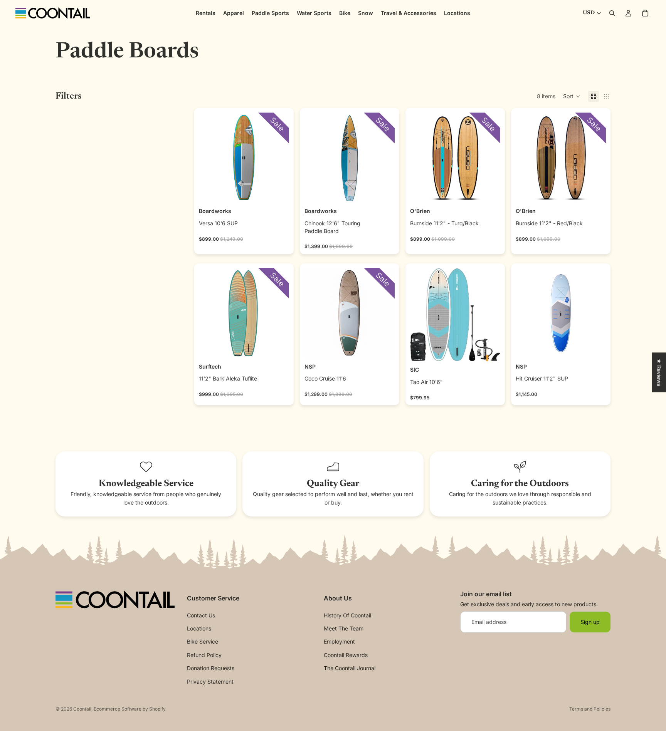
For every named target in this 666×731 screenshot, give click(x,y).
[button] (571, 96)
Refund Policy (204, 655)
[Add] (277, 191)
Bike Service (202, 641)
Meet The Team (343, 628)
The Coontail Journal (349, 668)
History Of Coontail (347, 615)
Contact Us (201, 615)
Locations (199, 628)
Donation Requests (210, 668)
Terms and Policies (589, 709)
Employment (339, 641)
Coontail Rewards (346, 655)
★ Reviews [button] (659, 372)
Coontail (82, 709)
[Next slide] (280, 157)
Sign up (590, 621)
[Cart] (645, 13)
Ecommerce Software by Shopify (130, 709)
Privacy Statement (210, 681)
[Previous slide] (207, 157)
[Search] (612, 13)
